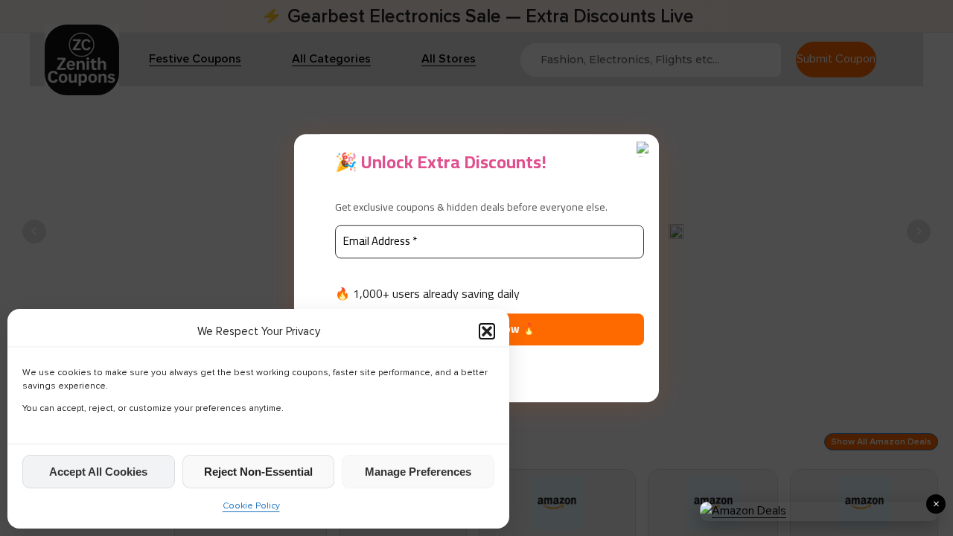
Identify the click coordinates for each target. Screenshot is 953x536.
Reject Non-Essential (258, 471)
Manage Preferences (418, 471)
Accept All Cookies (98, 471)
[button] (486, 331)
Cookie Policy (251, 505)
